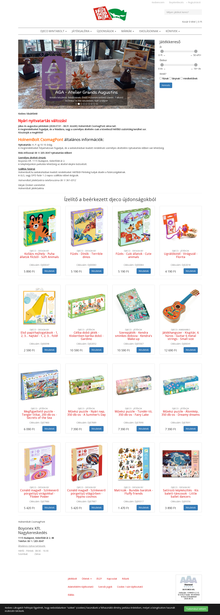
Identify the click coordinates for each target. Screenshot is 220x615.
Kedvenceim (157, 2)
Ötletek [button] (86, 555)
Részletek (49, 247)
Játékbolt (72, 555)
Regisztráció (194, 2)
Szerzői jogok (105, 563)
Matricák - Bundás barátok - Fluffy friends (133, 468)
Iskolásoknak (149, 31)
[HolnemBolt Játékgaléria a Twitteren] (27, 3)
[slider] (162, 51)
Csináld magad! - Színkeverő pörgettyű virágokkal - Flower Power (39, 470)
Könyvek (172, 31)
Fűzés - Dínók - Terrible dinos (86, 231)
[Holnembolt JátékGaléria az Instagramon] (38, 3)
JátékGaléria (81, 31)
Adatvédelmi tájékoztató (80, 563)
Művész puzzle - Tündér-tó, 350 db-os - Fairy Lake (133, 389)
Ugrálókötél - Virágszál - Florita (180, 231)
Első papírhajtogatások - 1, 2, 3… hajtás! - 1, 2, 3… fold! (39, 310)
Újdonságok (106, 31)
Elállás (71, 571)
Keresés (166, 85)
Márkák (126, 31)
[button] (28, 62)
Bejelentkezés (176, 2)
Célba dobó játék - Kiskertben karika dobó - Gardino (86, 312)
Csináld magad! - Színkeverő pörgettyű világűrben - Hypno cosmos (86, 470)
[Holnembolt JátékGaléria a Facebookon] (21, 3)
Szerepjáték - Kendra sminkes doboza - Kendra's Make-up (133, 312)
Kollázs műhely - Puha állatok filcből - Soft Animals (39, 231)
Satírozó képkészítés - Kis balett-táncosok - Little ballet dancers (180, 470)
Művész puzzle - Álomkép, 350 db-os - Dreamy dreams (181, 389)
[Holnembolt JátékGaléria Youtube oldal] (33, 3)
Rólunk (125, 555)
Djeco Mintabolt (52, 31)
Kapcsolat (112, 555)
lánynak (175, 78)
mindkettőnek (190, 78)
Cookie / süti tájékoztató (130, 563)
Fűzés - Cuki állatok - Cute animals (133, 231)
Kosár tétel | (192, 21)
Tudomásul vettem (196, 608)
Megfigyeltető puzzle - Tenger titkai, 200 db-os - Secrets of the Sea (39, 391)
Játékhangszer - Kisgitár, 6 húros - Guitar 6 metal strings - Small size (181, 312)
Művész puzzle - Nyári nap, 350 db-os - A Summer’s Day (86, 389)
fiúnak (165, 78)
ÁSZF (99, 555)
